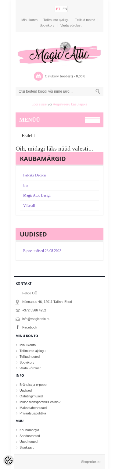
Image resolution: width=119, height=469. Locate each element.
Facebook (29, 327)
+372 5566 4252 (34, 310)
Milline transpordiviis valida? (40, 402)
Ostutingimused (31, 396)
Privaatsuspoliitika (33, 413)
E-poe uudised (42, 251)
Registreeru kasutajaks (70, 104)
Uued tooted (29, 441)
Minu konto (29, 20)
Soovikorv (47, 25)
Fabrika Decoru (34, 175)
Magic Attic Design (37, 195)
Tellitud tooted (85, 20)
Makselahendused (33, 408)
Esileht (28, 135)
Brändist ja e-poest (33, 384)
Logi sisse (39, 104)
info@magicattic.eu (36, 319)
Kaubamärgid (29, 430)
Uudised (26, 390)
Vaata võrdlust (70, 25)
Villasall (29, 206)
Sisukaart (27, 447)
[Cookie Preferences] (8, 460)
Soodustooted (30, 436)
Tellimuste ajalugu (56, 20)
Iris (25, 185)
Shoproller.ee (90, 462)
